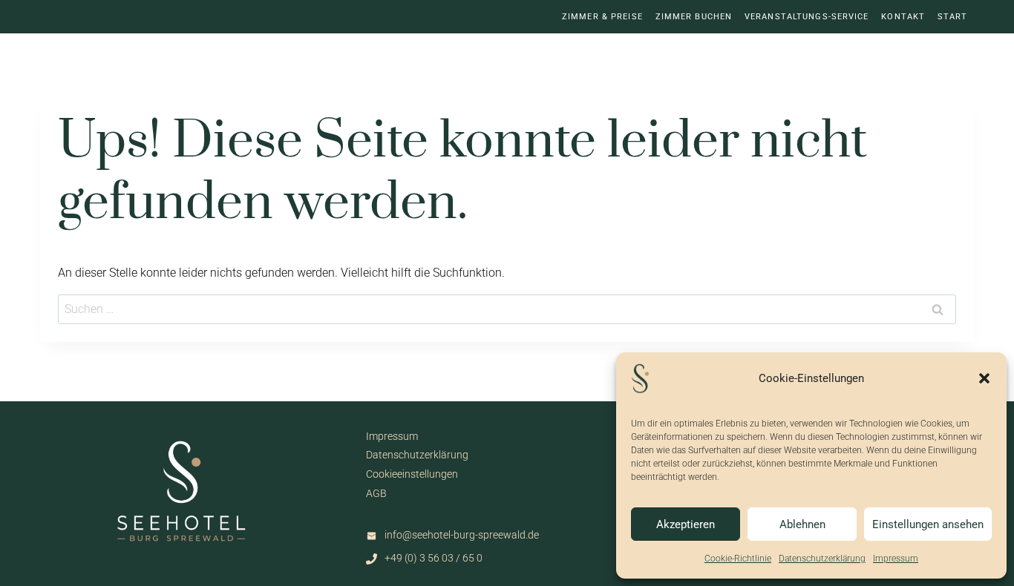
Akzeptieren (685, 524)
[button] (984, 378)
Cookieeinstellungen (412, 474)
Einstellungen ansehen (928, 524)
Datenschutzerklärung (822, 558)
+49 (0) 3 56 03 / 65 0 (434, 558)
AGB (376, 493)
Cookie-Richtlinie (737, 558)
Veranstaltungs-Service (807, 17)
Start (953, 17)
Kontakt (903, 17)
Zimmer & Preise (602, 17)
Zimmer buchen (694, 17)
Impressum (895, 558)
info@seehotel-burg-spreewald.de (462, 535)
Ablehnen (802, 524)
